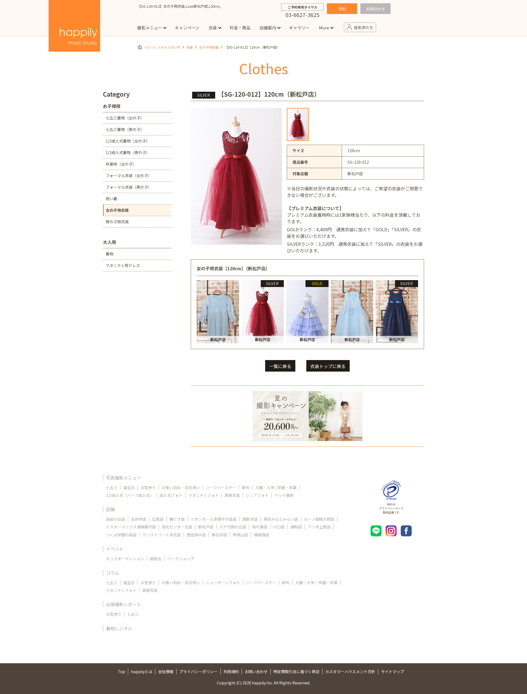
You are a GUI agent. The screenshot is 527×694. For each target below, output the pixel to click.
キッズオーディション (125, 558)
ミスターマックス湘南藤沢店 (131, 526)
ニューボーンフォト (223, 582)
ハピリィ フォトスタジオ (161, 47)
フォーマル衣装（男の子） (129, 187)
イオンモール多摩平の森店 (213, 519)
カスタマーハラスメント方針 (350, 671)
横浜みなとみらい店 (281, 519)
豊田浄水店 (196, 534)
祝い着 (111, 198)
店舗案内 (268, 27)
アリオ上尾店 (319, 526)
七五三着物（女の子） (125, 118)
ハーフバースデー (221, 487)
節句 (246, 487)
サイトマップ (392, 671)
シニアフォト (257, 495)
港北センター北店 (177, 526)
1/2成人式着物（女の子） (128, 141)
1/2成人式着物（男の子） (128, 152)
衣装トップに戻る (328, 366)
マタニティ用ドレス (123, 265)
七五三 (111, 487)
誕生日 (129, 487)
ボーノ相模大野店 (319, 519)
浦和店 (296, 526)
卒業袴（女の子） (121, 164)
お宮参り (148, 487)
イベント (115, 548)
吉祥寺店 (138, 519)
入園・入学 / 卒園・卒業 (276, 487)
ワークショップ (180, 558)
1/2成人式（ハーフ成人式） (130, 495)
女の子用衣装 (209, 47)
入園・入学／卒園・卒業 (316, 582)
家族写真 (232, 495)
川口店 (279, 526)
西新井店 (250, 519)
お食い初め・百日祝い (181, 487)
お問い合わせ (256, 671)
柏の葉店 (259, 526)
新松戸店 (206, 526)
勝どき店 (177, 519)
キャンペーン (187, 27)
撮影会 (155, 558)
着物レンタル (119, 628)
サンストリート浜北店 (161, 534)
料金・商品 (240, 27)
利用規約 (231, 671)
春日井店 (219, 534)
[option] (298, 124)
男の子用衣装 (117, 221)
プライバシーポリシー (198, 671)
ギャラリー (299, 27)
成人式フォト (171, 495)
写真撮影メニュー (123, 477)
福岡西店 (261, 534)
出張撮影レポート (123, 604)
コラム (112, 572)
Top (121, 671)
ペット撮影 (284, 495)
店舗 (110, 509)
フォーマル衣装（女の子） (129, 175)
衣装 (213, 27)
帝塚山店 (240, 534)
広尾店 (158, 519)
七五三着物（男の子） (125, 129)
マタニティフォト (203, 495)
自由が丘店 (115, 519)
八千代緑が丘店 (232, 526)
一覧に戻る (280, 366)
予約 (342, 9)
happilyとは (141, 671)
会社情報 (165, 671)
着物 (109, 254)
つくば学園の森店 (121, 534)
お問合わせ (375, 9)
